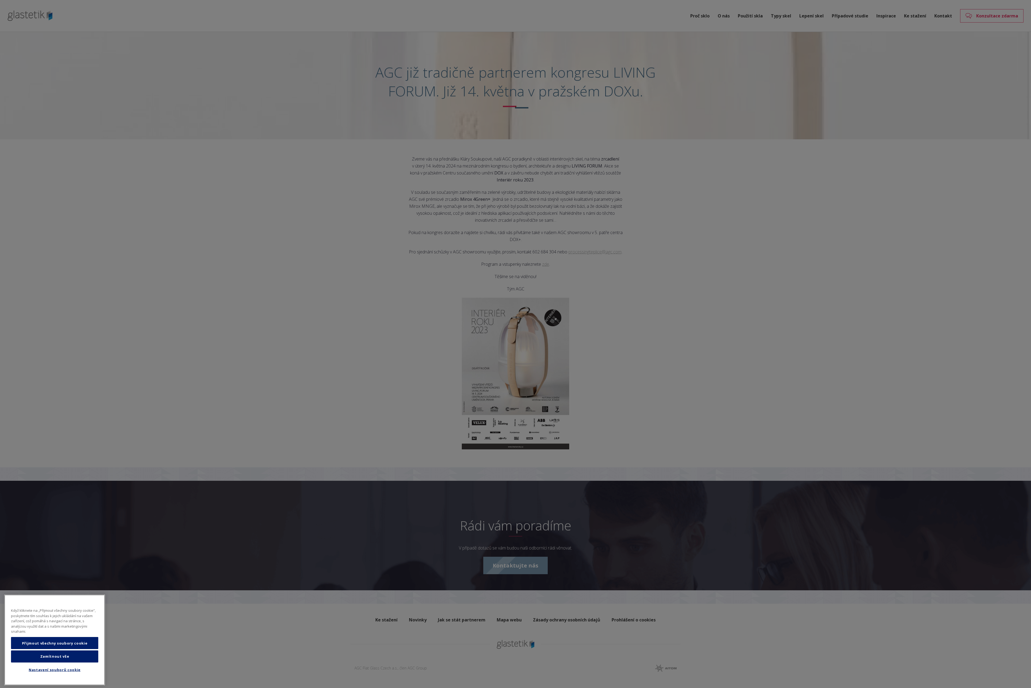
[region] (54, 640)
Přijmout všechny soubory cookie (54, 643)
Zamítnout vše (54, 656)
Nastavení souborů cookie (55, 670)
